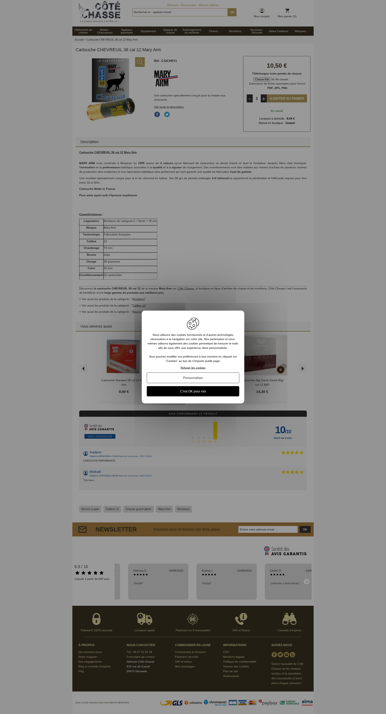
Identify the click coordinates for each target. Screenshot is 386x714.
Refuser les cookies (193, 367)
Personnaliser (193, 378)
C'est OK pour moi (193, 391)
